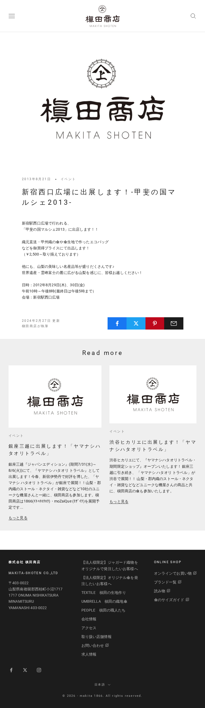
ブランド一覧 (165, 582)
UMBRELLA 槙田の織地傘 (104, 601)
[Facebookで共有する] (117, 323)
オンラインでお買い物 (173, 573)
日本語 (99, 684)
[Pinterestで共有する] (155, 323)
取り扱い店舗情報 (96, 637)
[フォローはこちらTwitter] (25, 670)
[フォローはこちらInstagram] (39, 670)
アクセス (89, 628)
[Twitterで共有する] (136, 323)
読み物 (159, 591)
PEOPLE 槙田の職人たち (103, 610)
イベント (68, 179)
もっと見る (18, 518)
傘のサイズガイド (169, 600)
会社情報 (89, 619)
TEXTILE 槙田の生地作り (103, 592)
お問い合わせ (92, 645)
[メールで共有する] (173, 323)
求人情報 (89, 654)
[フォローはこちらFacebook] (11, 670)
